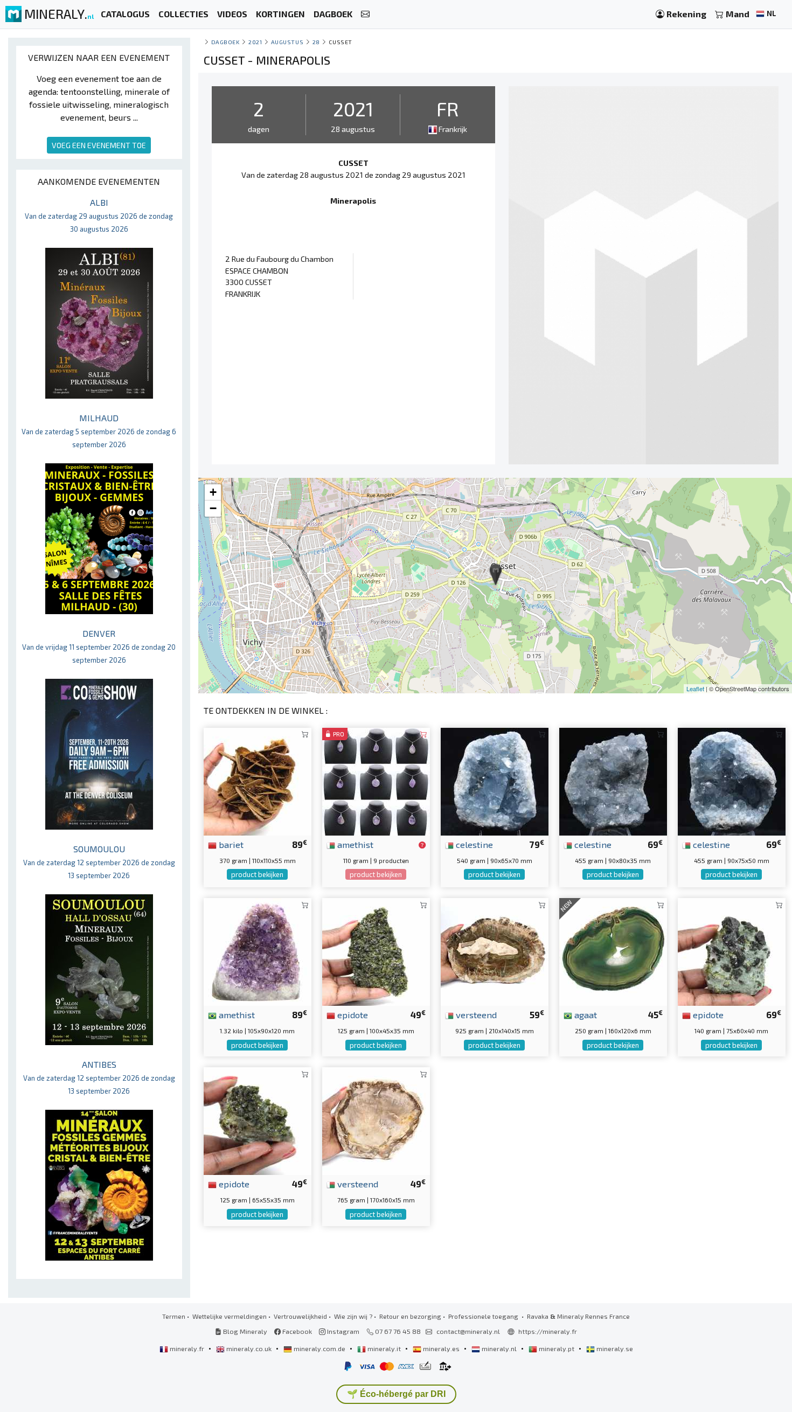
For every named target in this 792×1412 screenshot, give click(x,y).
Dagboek (225, 41)
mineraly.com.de (319, 1348)
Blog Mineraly (244, 1331)
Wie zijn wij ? (353, 1316)
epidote (351, 1014)
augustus (287, 41)
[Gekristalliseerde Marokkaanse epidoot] (732, 950)
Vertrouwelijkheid (300, 1316)
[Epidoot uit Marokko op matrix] (257, 1120)
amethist (354, 844)
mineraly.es (441, 1348)
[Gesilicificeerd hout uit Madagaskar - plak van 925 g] (494, 950)
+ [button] (213, 492)
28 (316, 41)
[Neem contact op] (365, 14)
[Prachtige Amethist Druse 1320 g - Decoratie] (257, 950)
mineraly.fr (187, 1348)
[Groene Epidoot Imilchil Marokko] (376, 950)
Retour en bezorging (410, 1316)
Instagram (342, 1331)
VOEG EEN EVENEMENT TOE (99, 145)
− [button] (213, 508)
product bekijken (257, 874)
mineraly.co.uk (249, 1348)
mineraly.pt (556, 1348)
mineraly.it (384, 1348)
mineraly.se (614, 1348)
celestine (473, 844)
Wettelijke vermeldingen (229, 1316)
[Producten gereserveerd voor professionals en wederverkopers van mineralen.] (422, 845)
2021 (255, 41)
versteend (475, 1014)
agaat (584, 1014)
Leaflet (695, 688)
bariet (230, 844)
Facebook (296, 1331)
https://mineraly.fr (547, 1331)
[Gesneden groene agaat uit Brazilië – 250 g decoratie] (613, 950)
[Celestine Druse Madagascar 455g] (613, 780)
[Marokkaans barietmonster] (257, 780)
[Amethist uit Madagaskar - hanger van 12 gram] (376, 780)
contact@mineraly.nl (468, 1331)
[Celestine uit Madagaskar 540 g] (494, 780)
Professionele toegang (484, 1316)
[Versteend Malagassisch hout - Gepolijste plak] (376, 1120)
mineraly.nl (499, 1348)
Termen (173, 1316)
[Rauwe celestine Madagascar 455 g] (732, 780)
